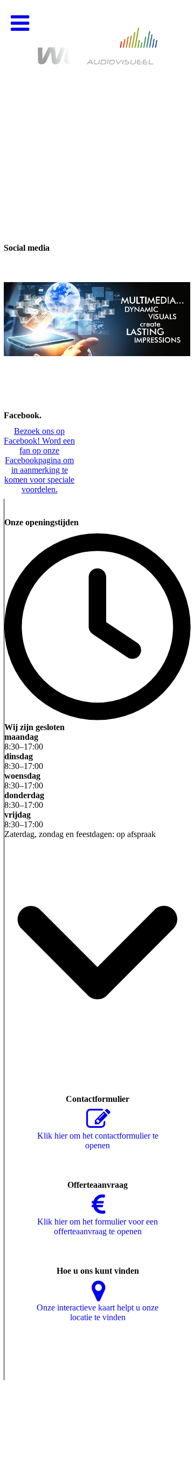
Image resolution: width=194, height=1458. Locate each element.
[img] (97, 108)
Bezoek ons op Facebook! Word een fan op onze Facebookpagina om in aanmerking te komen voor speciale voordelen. (39, 460)
